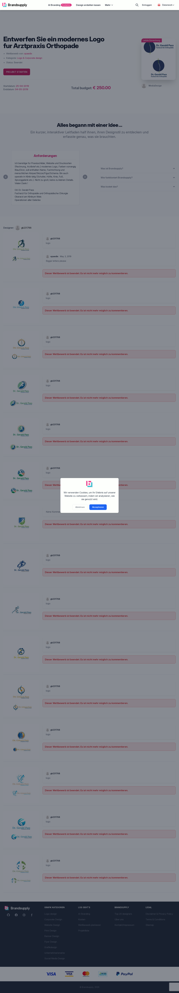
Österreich (167, 5)
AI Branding (59, 5)
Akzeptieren (98, 507)
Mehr (107, 5)
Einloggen (147, 5)
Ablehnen (80, 507)
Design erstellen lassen (88, 5)
